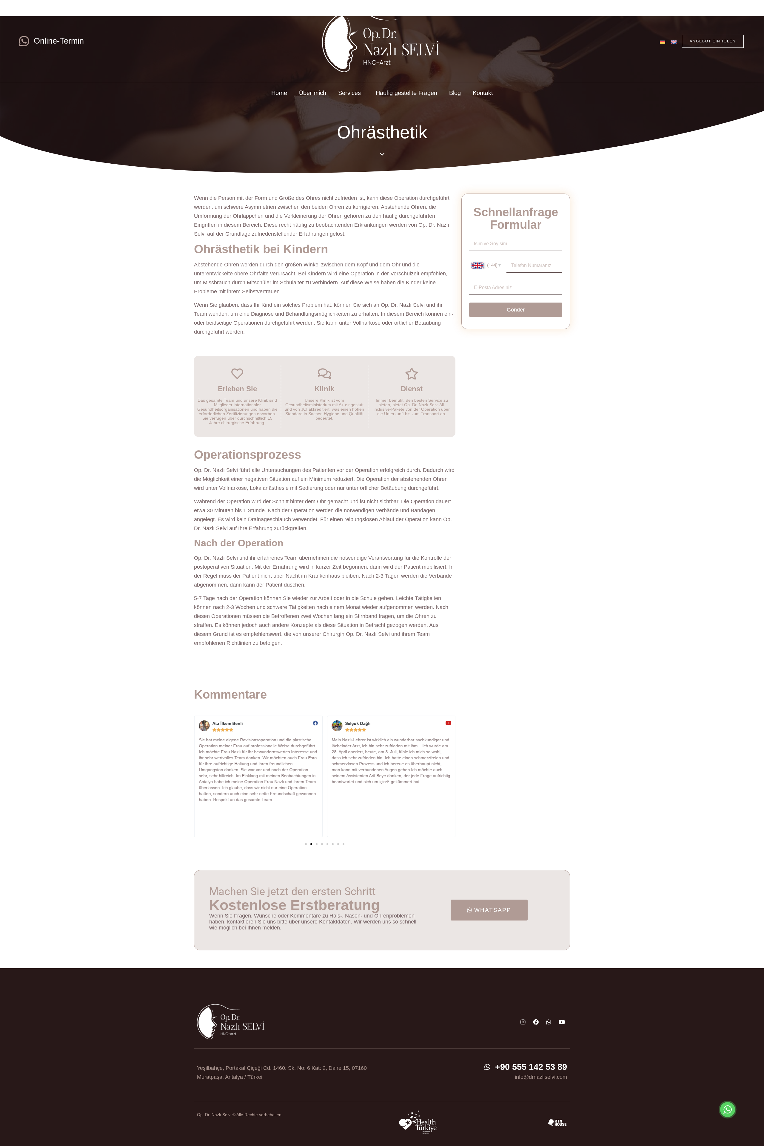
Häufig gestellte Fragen (406, 93)
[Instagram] (523, 1021)
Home (279, 93)
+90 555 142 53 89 (531, 1067)
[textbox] (487, 265)
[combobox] (487, 266)
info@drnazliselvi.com (541, 1077)
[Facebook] (535, 1021)
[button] (306, 844)
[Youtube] (561, 1021)
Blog (455, 93)
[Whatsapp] (548, 1021)
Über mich (312, 93)
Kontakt (483, 93)
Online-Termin (59, 40)
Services (349, 93)
